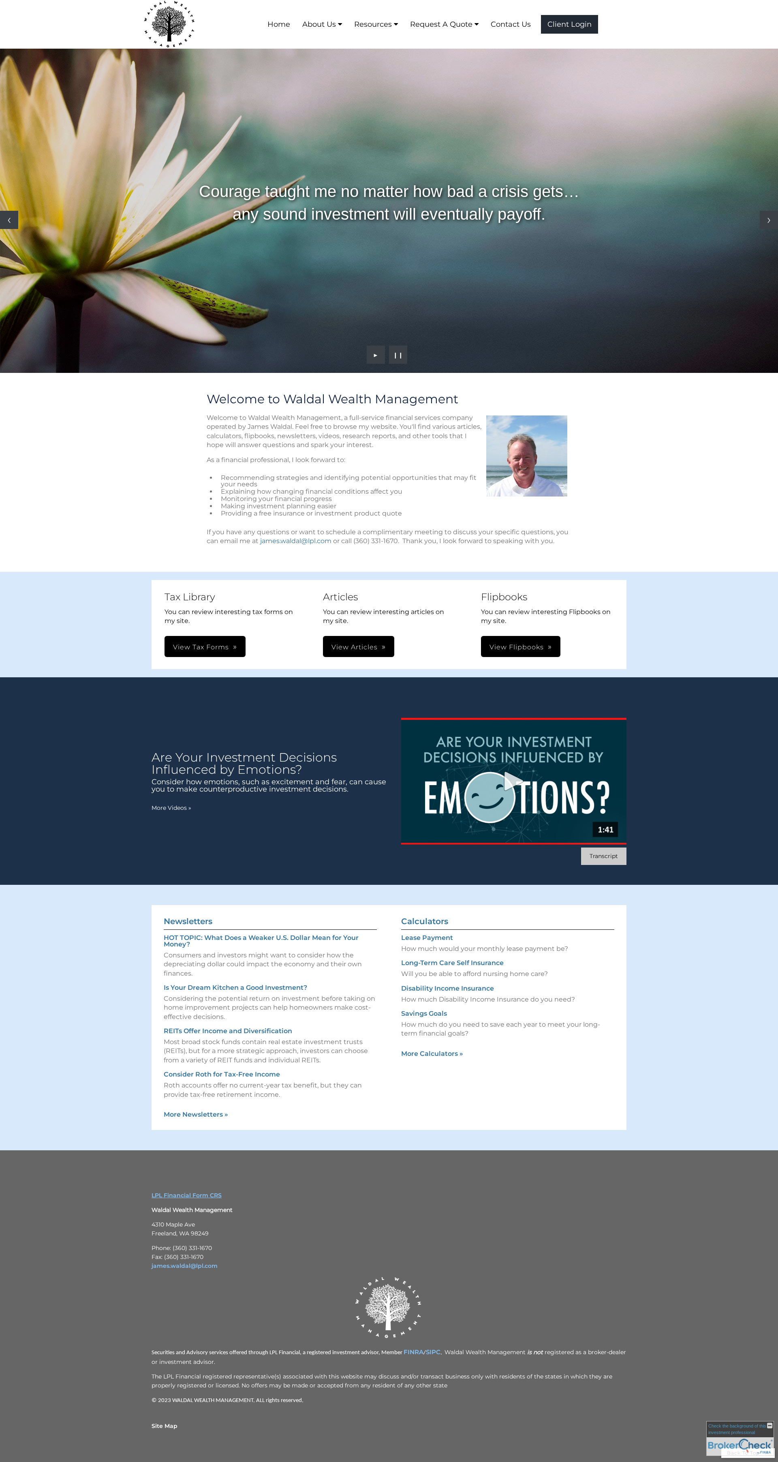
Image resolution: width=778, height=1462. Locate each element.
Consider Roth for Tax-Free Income (222, 1074)
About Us (319, 24)
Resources (373, 24)
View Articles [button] (354, 647)
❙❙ (398, 354)
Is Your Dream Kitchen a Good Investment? (235, 987)
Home (278, 24)
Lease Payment (427, 938)
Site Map (164, 1426)
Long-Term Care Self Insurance (452, 963)
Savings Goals (424, 1013)
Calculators (424, 921)
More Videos (171, 808)
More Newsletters (196, 1114)
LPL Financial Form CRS (187, 1195)
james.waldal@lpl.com (295, 541)
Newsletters (188, 921)
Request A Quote (441, 24)
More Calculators (432, 1053)
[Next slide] (769, 220)
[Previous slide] (9, 220)
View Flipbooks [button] (516, 647)
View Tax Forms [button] (201, 647)
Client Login (569, 24)
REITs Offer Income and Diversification (228, 1031)
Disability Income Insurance (447, 988)
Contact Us (511, 24)
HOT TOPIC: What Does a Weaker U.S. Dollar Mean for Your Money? (261, 941)
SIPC (433, 1352)
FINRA (413, 1352)
